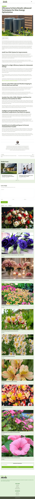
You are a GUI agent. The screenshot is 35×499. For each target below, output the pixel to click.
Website (25, 199)
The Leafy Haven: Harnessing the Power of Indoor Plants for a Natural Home (26, 155)
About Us (17, 486)
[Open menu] (31, 1)
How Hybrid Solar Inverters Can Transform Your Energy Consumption (8, 176)
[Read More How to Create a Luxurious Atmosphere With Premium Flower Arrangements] (17, 268)
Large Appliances (4, 6)
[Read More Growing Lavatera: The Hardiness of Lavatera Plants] (17, 420)
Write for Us (17, 494)
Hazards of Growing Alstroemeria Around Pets (10, 330)
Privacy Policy (17, 487)
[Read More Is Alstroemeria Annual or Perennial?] (17, 344)
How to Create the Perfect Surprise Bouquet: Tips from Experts (13, 254)
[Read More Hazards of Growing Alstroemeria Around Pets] (17, 319)
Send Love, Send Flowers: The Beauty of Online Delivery (11, 229)
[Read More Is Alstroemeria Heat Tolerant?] (17, 395)
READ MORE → (3, 231)
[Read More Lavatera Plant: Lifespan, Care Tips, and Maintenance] (17, 446)
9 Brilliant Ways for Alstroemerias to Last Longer (10, 305)
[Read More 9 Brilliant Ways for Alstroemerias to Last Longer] (17, 294)
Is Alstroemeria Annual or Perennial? (8, 356)
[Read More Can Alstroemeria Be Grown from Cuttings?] (17, 370)
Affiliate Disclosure (17, 488)
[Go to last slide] (2, 171)
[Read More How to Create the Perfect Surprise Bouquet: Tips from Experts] (17, 243)
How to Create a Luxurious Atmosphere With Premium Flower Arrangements (15, 280)
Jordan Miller (4, 14)
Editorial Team (17, 493)
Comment (2, 189)
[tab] (2, 205)
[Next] (33, 171)
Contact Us (17, 492)
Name (2, 199)
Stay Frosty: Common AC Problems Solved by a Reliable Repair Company (26, 176)
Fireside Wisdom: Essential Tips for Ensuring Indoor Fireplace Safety (8, 155)
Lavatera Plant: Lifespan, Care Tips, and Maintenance (11, 457)
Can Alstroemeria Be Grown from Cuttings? (9, 381)
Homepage (17, 485)
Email (13, 199)
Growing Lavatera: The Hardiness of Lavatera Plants (11, 432)
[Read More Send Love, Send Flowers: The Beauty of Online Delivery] (17, 218)
